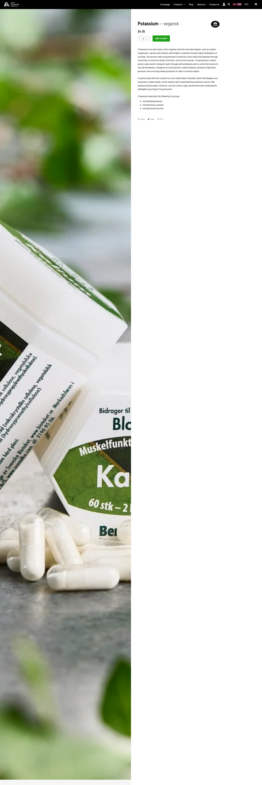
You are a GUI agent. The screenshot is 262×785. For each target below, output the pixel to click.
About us (201, 4)
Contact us (214, 4)
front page (165, 4)
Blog (191, 4)
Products (178, 4)
